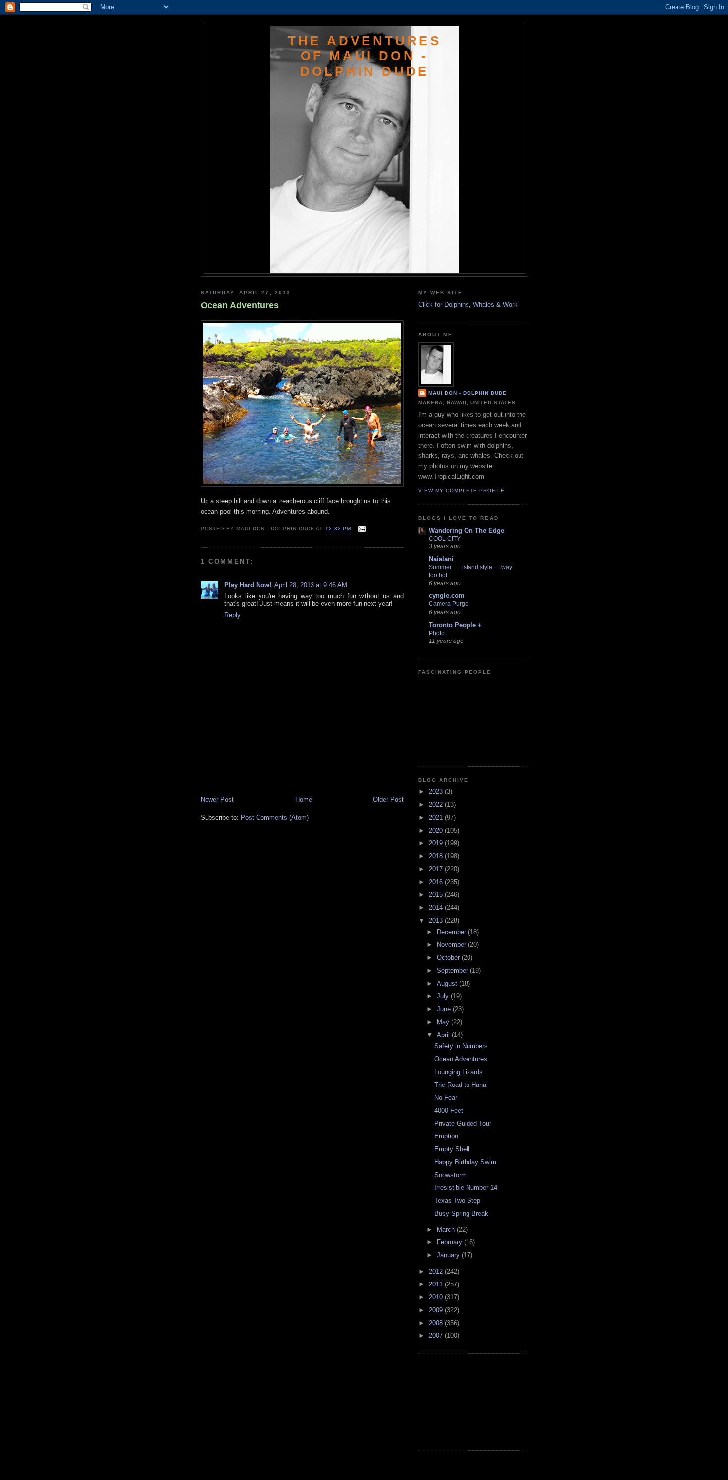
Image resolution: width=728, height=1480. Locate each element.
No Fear (445, 1097)
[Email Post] (360, 528)
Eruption (446, 1136)
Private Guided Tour (462, 1123)
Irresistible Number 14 (465, 1187)
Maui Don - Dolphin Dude (467, 392)
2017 (437, 869)
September (453, 970)
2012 (437, 1271)
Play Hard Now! (247, 585)
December (452, 932)
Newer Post (217, 799)
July (444, 996)
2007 (437, 1335)
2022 (437, 804)
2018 (437, 856)
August (448, 983)
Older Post (388, 799)
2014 (437, 907)
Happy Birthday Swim (465, 1162)
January (449, 1255)
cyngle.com (447, 595)
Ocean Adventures (240, 305)
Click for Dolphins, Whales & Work (468, 304)
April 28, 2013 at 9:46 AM (310, 585)
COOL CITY (445, 538)
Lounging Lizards (458, 1072)
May (444, 1022)
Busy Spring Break (461, 1213)
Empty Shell (451, 1149)
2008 (437, 1323)
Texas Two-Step (457, 1200)
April (444, 1034)
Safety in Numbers (461, 1046)
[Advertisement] (258, 773)
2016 (437, 882)
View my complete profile (461, 490)
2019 (437, 843)
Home (303, 799)
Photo (437, 633)
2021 (437, 817)
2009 (437, 1310)
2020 (437, 830)
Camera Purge (448, 603)
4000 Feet (448, 1110)
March (447, 1229)
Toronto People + (455, 625)
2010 (437, 1297)
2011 (437, 1284)
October (449, 957)
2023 (437, 791)
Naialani (441, 559)
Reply (232, 615)
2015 (437, 894)
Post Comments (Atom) (275, 817)
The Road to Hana (460, 1084)
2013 (437, 920)
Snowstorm (450, 1175)
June (445, 1009)
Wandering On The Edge (466, 530)
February (450, 1242)
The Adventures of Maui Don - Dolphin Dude (364, 56)
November (452, 944)
